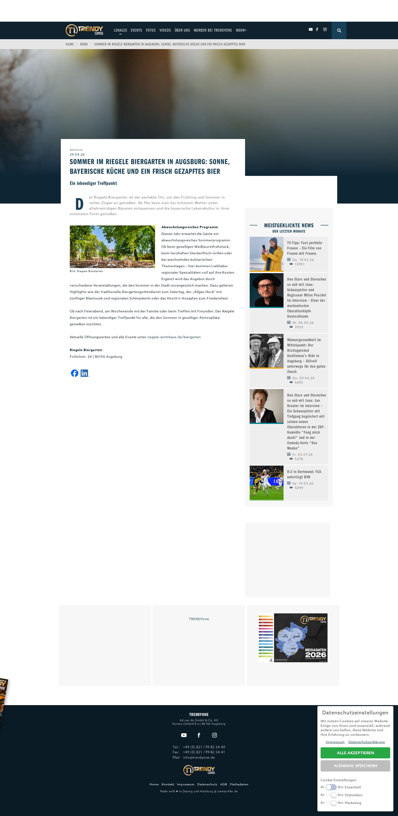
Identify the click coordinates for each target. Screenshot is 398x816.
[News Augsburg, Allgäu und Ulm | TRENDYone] (84, 30)
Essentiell (353, 787)
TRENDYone (199, 619)
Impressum (186, 784)
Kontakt (168, 784)
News (84, 44)
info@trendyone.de (199, 757)
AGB (223, 784)
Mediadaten (239, 784)
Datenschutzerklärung (366, 742)
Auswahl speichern (355, 766)
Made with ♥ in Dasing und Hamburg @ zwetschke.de (199, 791)
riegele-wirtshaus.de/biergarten (174, 337)
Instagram (325, 29)
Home (70, 44)
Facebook (318, 29)
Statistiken (354, 795)
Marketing (353, 803)
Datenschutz (207, 784)
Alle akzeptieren (355, 753)
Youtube (311, 29)
